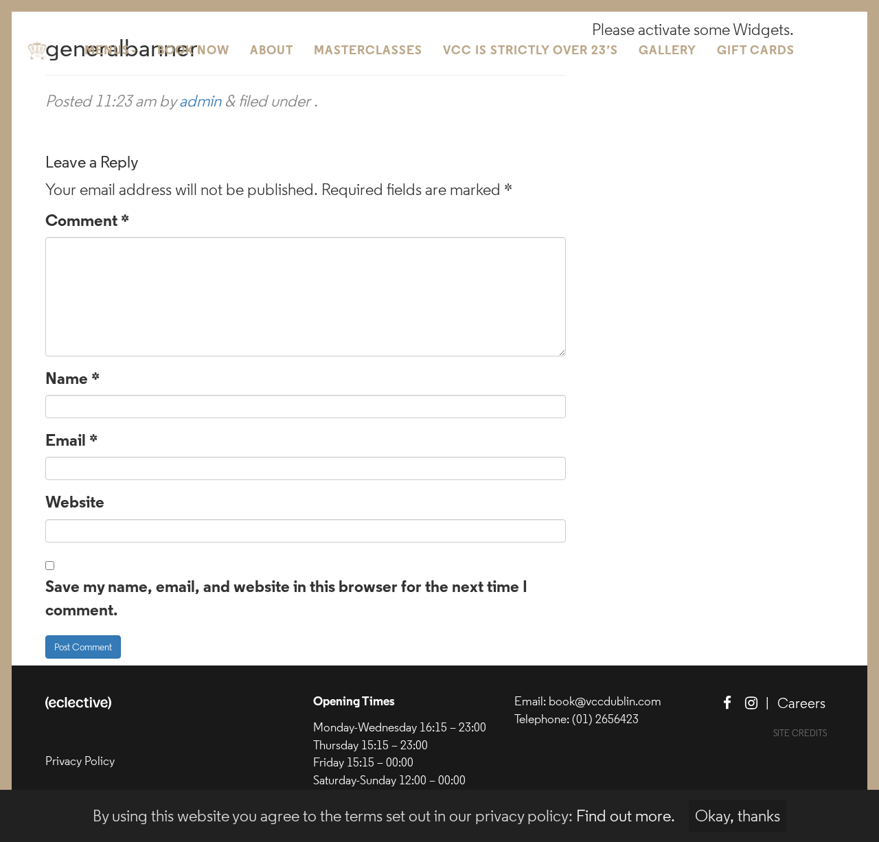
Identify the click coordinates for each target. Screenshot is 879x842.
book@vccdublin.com (605, 701)
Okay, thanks (737, 816)
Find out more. (625, 816)
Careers (801, 703)
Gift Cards (756, 51)
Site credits (800, 733)
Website (74, 503)
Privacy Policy (80, 761)
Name (72, 380)
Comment (87, 222)
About (271, 51)
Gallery (667, 51)
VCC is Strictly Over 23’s (530, 51)
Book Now (193, 51)
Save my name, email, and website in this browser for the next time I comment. (286, 599)
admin (200, 101)
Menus (107, 51)
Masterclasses (368, 51)
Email (71, 441)
